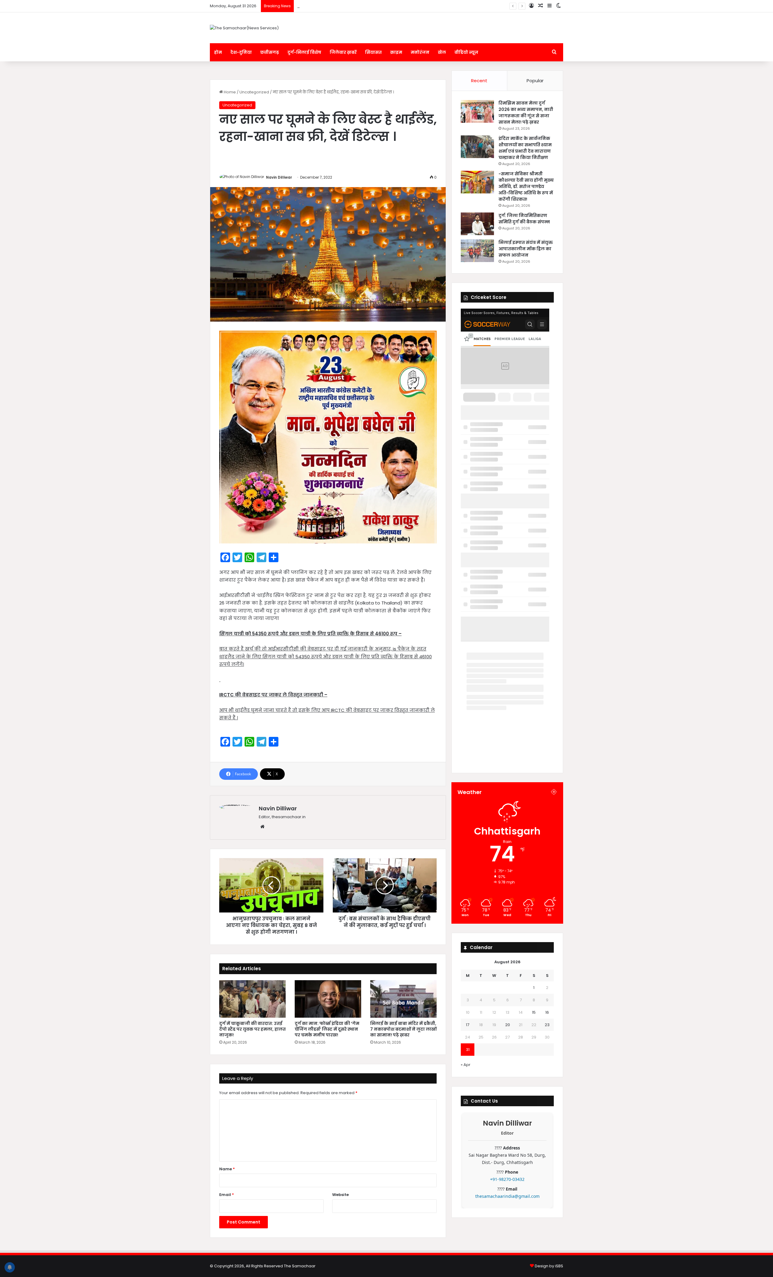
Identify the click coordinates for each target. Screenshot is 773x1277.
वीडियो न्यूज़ (466, 52)
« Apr (465, 1065)
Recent (479, 80)
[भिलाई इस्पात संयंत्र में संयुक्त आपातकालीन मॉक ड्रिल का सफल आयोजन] (477, 250)
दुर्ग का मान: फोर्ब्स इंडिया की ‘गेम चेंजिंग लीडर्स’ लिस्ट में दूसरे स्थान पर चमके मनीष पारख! (327, 1029)
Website (340, 1195)
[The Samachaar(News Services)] (244, 27)
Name (227, 1169)
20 (507, 1025)
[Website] (262, 826)
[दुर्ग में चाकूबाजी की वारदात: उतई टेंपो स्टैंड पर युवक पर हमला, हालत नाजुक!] (252, 999)
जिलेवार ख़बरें (343, 52)
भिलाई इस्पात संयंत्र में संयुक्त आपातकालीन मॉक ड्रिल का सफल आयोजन (526, 248)
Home (229, 92)
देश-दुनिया (241, 52)
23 (547, 1025)
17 (467, 1025)
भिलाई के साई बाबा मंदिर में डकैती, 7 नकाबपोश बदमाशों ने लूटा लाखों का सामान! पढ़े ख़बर (403, 1029)
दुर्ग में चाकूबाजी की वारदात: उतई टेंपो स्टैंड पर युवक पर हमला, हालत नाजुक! (252, 1029)
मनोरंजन (420, 52)
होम (218, 52)
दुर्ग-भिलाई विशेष (304, 52)
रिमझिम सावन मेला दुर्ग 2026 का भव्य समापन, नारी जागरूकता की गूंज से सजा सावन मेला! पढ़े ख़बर (526, 112)
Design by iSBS (549, 1266)
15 (534, 1012)
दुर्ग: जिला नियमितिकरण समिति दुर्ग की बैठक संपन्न (340, 6)
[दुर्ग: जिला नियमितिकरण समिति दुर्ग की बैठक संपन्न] (477, 223)
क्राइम (396, 52)
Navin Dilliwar (279, 177)
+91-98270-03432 (507, 1179)
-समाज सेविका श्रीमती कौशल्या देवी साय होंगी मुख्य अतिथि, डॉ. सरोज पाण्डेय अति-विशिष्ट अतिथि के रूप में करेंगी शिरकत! (526, 186)
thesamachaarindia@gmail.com (507, 1196)
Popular (535, 80)
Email (226, 1195)
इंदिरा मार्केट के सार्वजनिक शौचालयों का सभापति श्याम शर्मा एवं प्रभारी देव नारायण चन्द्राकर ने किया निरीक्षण (525, 147)
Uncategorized (254, 92)
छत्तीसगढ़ (269, 52)
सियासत (373, 52)
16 (547, 1012)
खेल (442, 52)
